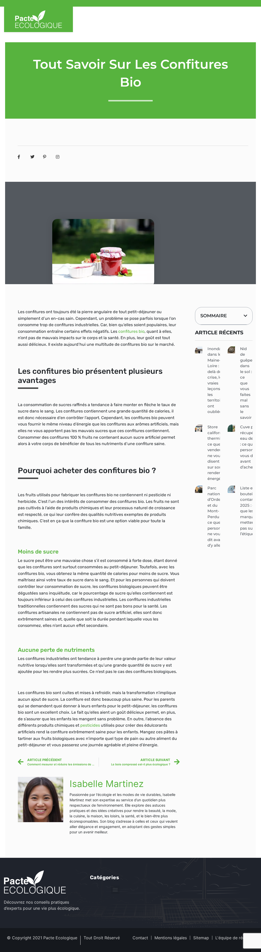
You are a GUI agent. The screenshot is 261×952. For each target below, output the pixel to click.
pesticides (90, 725)
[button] (245, 316)
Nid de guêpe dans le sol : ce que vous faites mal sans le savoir (246, 383)
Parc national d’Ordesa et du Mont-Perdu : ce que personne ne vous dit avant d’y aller (216, 517)
